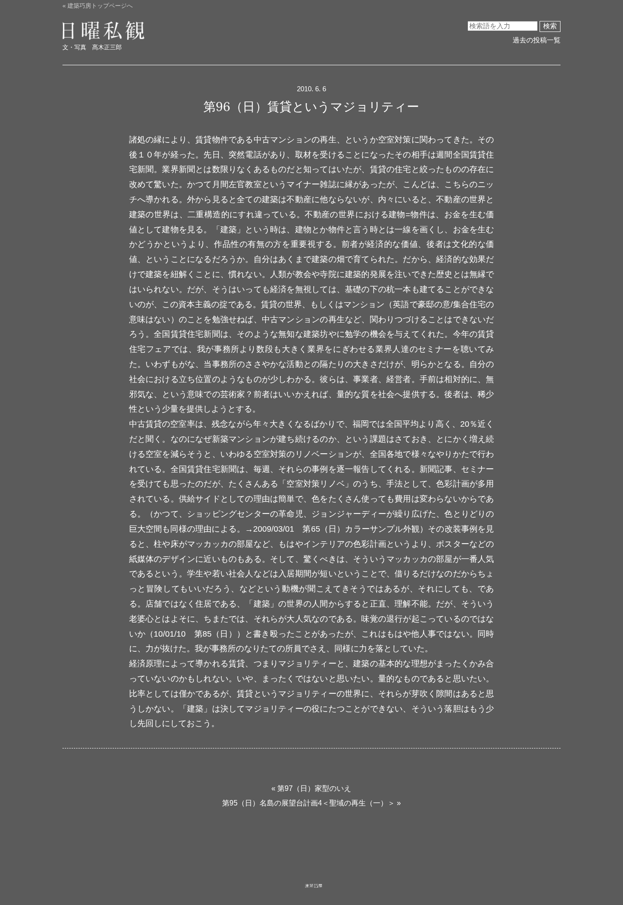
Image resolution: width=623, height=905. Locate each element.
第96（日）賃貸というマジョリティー (311, 106)
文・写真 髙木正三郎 (92, 47)
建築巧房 (314, 894)
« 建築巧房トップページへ (97, 5)
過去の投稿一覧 (537, 40)
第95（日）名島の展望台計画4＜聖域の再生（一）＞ (308, 803)
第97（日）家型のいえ (314, 788)
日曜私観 (95, 30)
